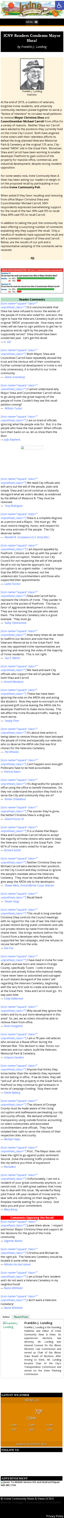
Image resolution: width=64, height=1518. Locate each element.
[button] (29, 22)
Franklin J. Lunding (34, 47)
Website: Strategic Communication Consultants (31, 1502)
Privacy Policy (54, 1516)
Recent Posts (21, 1317)
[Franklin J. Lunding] (10, 1325)
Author (6, 1317)
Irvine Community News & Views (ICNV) (29, 1498)
